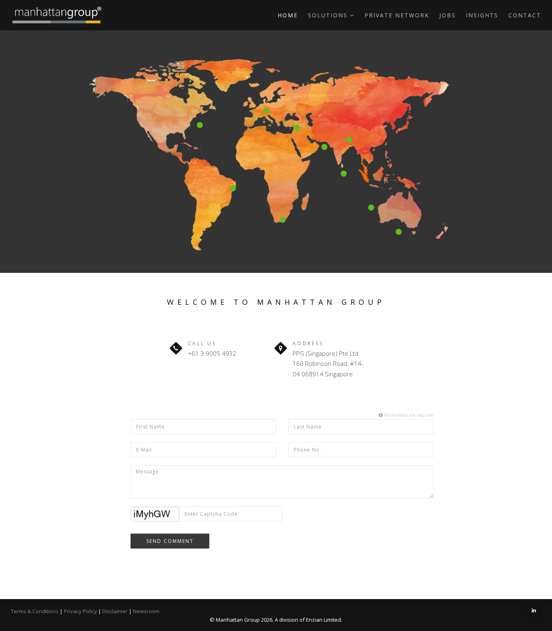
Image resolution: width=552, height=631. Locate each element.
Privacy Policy (80, 611)
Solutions (329, 15)
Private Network (396, 15)
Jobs (447, 15)
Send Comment (170, 541)
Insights (482, 15)
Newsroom (146, 611)
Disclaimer (115, 611)
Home (288, 15)
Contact (524, 15)
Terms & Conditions (35, 611)
